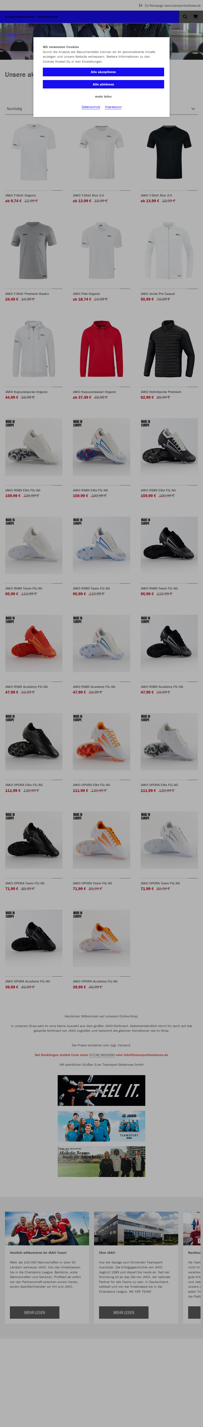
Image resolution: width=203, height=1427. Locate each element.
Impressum (113, 107)
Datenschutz (91, 107)
